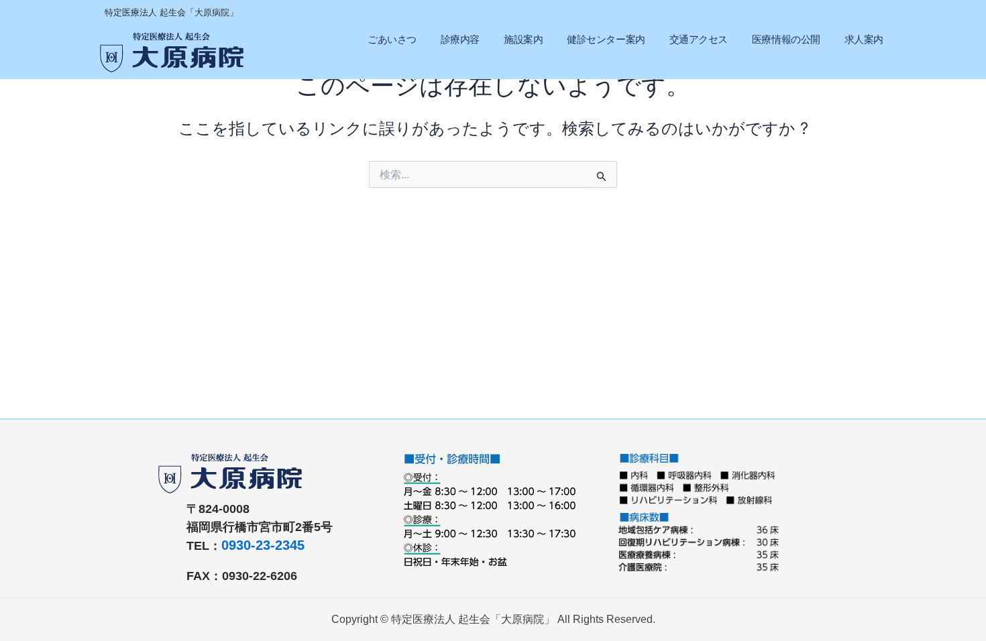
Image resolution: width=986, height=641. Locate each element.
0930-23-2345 (263, 545)
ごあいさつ (392, 39)
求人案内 (863, 39)
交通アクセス (698, 39)
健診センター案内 (606, 39)
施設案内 (523, 39)
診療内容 (460, 39)
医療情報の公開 (786, 39)
